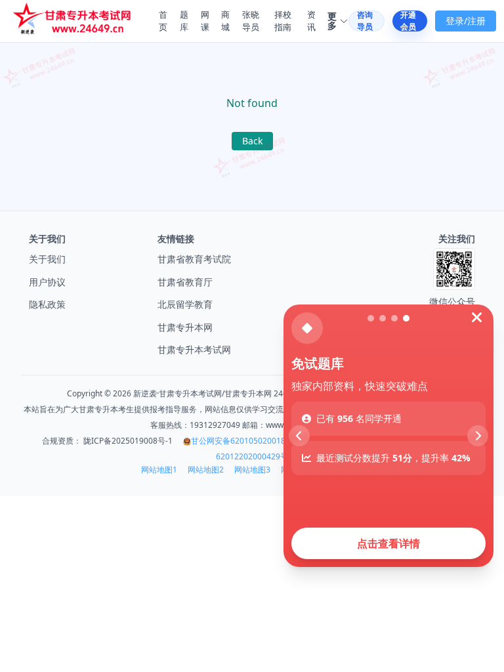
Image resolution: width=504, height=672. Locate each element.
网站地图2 (206, 470)
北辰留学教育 (185, 304)
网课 (205, 21)
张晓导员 (250, 21)
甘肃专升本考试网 (194, 349)
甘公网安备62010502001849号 (247, 440)
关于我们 (47, 259)
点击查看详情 (388, 543)
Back (252, 141)
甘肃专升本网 (185, 327)
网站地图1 (159, 470)
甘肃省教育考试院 (194, 259)
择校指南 (282, 21)
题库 (184, 21)
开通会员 (408, 21)
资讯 (311, 21)
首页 (163, 21)
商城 (225, 21)
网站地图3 (252, 470)
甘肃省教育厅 (185, 282)
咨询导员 (365, 21)
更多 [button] (332, 21)
